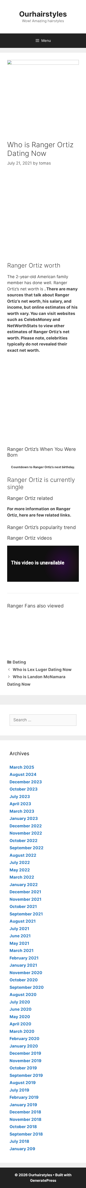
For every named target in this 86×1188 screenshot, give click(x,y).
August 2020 (23, 994)
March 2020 (22, 1031)
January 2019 (23, 1104)
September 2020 (27, 987)
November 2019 (25, 1060)
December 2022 (26, 826)
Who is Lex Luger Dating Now (42, 669)
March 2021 (21, 950)
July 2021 (19, 928)
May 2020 (20, 1016)
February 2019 (24, 1097)
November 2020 (26, 972)
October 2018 (23, 1126)
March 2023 (22, 811)
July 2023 (20, 796)
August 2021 (23, 921)
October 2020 (24, 979)
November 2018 (25, 1119)
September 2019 (26, 1075)
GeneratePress (43, 1180)
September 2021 (26, 914)
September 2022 (26, 847)
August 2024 (23, 774)
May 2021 (19, 943)
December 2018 (25, 1112)
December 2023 (26, 781)
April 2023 (20, 803)
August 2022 (23, 855)
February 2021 (24, 958)
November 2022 (26, 833)
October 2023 (24, 789)
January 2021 (23, 965)
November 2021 (25, 899)
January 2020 (24, 1046)
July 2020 (20, 1002)
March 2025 (22, 767)
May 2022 (20, 870)
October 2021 (23, 906)
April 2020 (20, 1024)
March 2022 (22, 877)
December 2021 (25, 891)
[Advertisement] (43, 218)
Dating (19, 662)
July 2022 (20, 862)
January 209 (22, 1148)
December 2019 (25, 1053)
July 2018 (19, 1141)
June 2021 (20, 935)
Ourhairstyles (43, 14)
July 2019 (19, 1090)
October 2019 (23, 1068)
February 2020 (24, 1038)
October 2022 (24, 840)
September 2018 (26, 1134)
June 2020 (21, 1009)
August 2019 (23, 1082)
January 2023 (24, 818)
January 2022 (24, 884)
